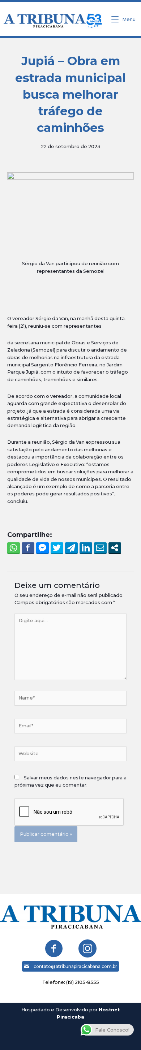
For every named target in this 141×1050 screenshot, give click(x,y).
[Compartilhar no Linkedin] (86, 547)
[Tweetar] (57, 547)
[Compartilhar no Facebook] (28, 547)
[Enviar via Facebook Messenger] (42, 547)
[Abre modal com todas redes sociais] (114, 547)
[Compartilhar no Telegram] (71, 547)
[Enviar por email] (100, 547)
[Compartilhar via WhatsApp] (13, 547)
